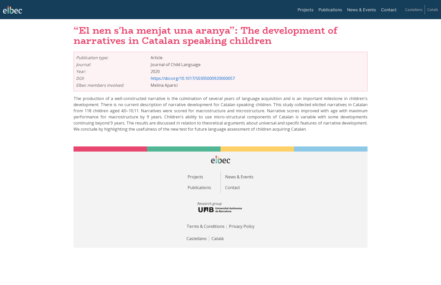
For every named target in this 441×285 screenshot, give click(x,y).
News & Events (361, 9)
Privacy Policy (241, 226)
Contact (389, 9)
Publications (330, 9)
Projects (305, 9)
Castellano (413, 9)
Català (432, 9)
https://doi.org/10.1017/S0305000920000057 (193, 78)
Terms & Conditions (206, 226)
